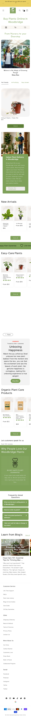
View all (15, 126)
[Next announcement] (28, 3)
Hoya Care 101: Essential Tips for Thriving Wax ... (13, 559)
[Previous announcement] (3, 3)
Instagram (6, 681)
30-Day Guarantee (8, 609)
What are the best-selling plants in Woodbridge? (14, 503)
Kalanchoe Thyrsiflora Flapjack (6, 225)
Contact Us (6, 634)
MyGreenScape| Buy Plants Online (18, 715)
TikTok (5, 685)
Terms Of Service (8, 627)
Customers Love (8, 652)
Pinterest (6, 677)
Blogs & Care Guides (9, 602)
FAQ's (5, 594)
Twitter (5, 689)
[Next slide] (27, 48)
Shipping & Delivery (9, 619)
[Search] (20, 10)
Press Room (6, 656)
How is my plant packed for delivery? (13, 516)
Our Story (6, 645)
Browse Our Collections (12, 188)
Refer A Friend (7, 660)
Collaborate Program (9, 663)
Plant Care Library (8, 598)
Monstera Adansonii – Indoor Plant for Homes (7, 276)
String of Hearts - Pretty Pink (9, 118)
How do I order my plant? (12, 510)
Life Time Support (8, 590)
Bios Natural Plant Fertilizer (6, 415)
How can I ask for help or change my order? (14, 524)
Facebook (6, 674)
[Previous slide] (4, 48)
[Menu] (3, 10)
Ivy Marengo (19, 223)
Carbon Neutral (7, 648)
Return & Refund (8, 623)
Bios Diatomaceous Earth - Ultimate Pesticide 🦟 (20, 416)
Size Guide (6, 605)
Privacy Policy (7, 631)
